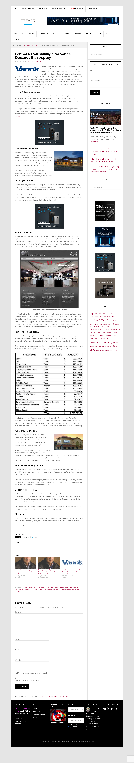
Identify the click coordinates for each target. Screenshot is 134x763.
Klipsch (35, 590)
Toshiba (117, 350)
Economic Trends (28, 586)
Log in (35, 708)
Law (47, 586)
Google (106, 329)
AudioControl (94, 317)
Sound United (102, 350)
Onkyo (53, 590)
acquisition (94, 314)
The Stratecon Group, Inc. (70, 741)
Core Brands (100, 324)
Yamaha (17, 591)
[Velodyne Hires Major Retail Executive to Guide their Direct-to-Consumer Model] (49, 563)
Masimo (115, 335)
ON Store (48, 590)
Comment (19, 612)
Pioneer (99, 342)
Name (17, 639)
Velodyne (77, 590)
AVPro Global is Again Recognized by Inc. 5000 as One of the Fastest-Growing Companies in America (104, 169)
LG (106, 335)
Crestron (116, 324)
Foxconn (111, 327)
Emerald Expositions (101, 327)
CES (114, 321)
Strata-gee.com (28, 20)
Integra (96, 335)
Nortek (93, 339)
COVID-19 (108, 324)
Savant (115, 342)
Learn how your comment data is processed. (56, 696)
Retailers (63, 586)
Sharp (92, 346)
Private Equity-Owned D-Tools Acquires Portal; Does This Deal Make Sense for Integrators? (105, 151)
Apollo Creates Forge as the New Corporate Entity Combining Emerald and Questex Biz (105, 130)
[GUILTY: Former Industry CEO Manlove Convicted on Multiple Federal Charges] (72, 563)
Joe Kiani (101, 335)
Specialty (70, 586)
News (50, 586)
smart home (98, 346)
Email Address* (95, 81)
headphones (112, 329)
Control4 (93, 324)
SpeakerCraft (111, 350)
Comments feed (39, 715)
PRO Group (65, 590)
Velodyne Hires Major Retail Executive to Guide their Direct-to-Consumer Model (48, 572)
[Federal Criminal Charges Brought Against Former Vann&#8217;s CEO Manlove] (25, 563)
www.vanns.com (40, 526)
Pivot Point (56, 586)
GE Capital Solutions (47, 588)
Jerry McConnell (26, 590)
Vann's (71, 590)
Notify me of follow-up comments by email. (31, 673)
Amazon (102, 314)
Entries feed (37, 712)
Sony (92, 349)
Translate (75, 727)
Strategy (76, 586)
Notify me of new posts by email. (27, 681)
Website (18, 660)
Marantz (41, 590)
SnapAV (104, 346)
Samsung (107, 342)
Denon (39, 588)
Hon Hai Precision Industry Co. (105, 332)
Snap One (110, 346)
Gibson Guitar (99, 329)
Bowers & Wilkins (108, 316)
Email (17, 650)
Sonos (116, 346)
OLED (97, 339)
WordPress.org (38, 718)
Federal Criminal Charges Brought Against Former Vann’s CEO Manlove (25, 572)
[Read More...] (94, 142)
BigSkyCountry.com (22, 116)
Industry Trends (40, 586)
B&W (100, 316)
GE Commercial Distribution (64, 588)
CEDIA (94, 320)
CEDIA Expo (105, 320)
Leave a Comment (36, 61)
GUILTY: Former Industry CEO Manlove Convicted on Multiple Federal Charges (71, 572)
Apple (108, 313)
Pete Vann (59, 590)
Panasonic (110, 339)
